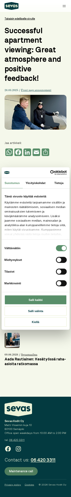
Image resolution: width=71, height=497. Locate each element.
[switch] (61, 260)
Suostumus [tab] (12, 183)
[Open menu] (64, 6)
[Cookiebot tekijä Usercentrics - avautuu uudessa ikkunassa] (50, 172)
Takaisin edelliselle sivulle (20, 19)
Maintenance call (21, 471)
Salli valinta (35, 310)
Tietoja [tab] (58, 183)
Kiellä (35, 322)
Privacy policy (13, 485)
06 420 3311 (17, 440)
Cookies (29, 485)
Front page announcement (36, 90)
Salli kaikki (36, 299)
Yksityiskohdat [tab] (35, 183)
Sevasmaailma (29, 354)
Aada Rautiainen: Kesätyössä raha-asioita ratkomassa (35, 361)
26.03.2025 (11, 90)
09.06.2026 (11, 354)
